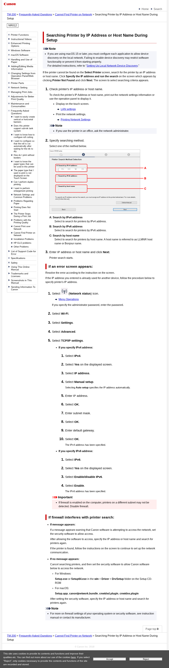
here (73, 657)
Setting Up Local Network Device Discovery (112, 65)
